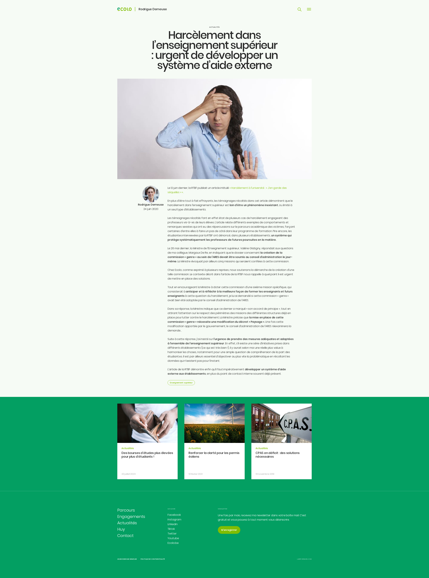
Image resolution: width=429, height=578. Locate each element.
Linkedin (173, 524)
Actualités (214, 27)
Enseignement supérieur (181, 382)
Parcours (126, 510)
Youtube (173, 538)
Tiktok (171, 529)
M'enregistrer (229, 530)
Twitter (172, 533)
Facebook (174, 515)
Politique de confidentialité (153, 559)
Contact (125, 535)
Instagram (174, 519)
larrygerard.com (304, 559)
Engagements (131, 516)
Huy (121, 529)
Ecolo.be (173, 543)
